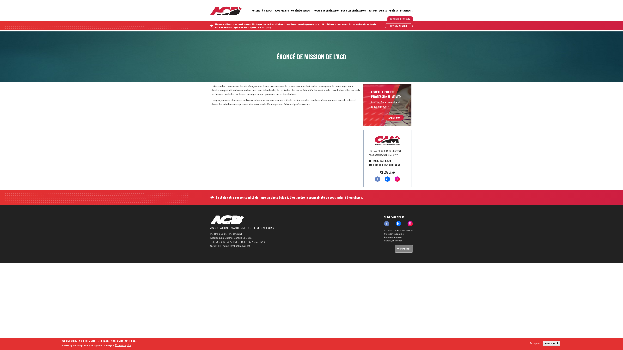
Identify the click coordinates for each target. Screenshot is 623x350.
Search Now (393, 117)
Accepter (535, 343)
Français (405, 18)
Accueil (256, 10)
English (394, 18)
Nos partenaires (378, 10)
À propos (267, 10)
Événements (406, 10)
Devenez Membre (398, 26)
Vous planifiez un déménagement (292, 10)
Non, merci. (551, 343)
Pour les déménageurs (353, 10)
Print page (405, 248)
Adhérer (393, 10)
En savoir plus (123, 345)
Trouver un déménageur (325, 10)
